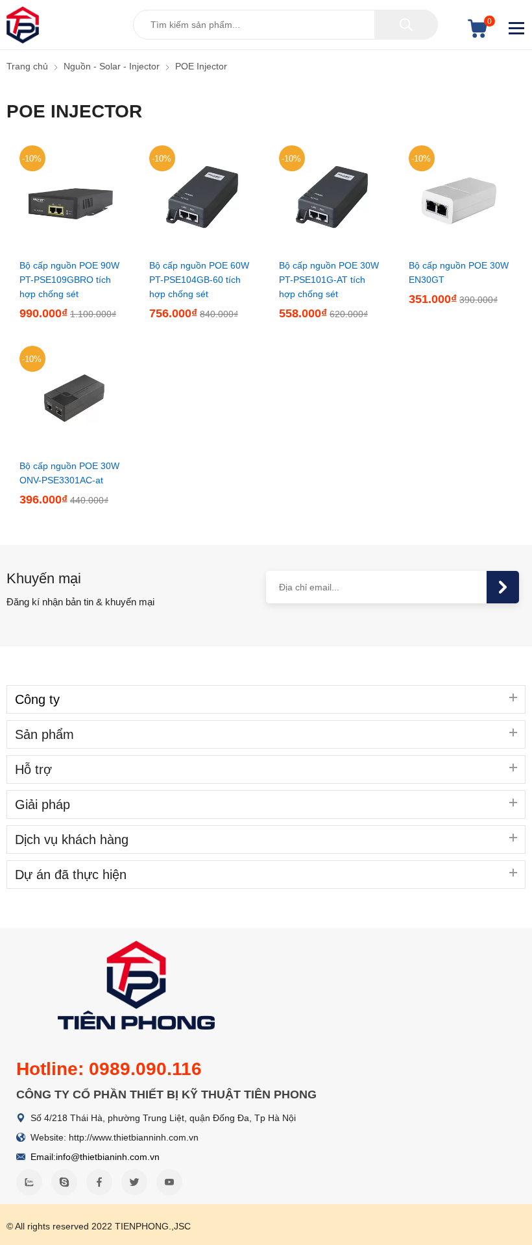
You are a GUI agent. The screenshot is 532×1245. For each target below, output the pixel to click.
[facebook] (99, 1182)
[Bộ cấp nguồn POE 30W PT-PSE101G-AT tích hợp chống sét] (331, 246)
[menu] (517, 28)
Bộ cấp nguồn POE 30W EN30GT (459, 272)
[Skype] (64, 1182)
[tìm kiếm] (406, 25)
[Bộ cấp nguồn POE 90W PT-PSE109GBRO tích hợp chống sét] (71, 246)
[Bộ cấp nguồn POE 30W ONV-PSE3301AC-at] (71, 446)
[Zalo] (29, 1182)
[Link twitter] (134, 1182)
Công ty (37, 699)
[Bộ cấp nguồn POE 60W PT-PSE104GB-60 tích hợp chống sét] (201, 246)
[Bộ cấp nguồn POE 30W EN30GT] (461, 246)
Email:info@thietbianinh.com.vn (95, 1157)
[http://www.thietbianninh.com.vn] (22, 24)
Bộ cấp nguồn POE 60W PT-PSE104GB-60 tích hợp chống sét (199, 279)
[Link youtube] (169, 1182)
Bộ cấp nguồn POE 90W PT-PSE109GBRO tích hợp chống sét (69, 279)
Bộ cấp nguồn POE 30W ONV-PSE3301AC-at (69, 473)
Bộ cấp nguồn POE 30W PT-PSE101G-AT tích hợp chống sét (329, 279)
